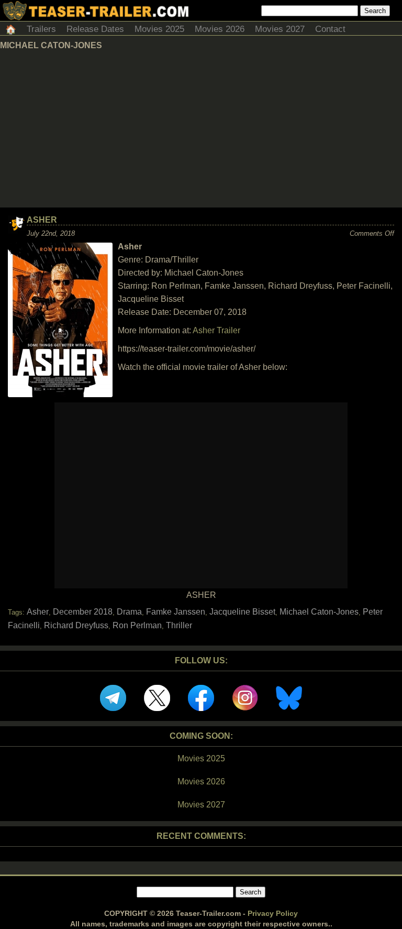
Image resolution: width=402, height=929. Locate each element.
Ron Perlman (137, 625)
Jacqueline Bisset (242, 611)
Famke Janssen (175, 611)
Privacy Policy (273, 913)
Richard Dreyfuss (76, 625)
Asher (42, 219)
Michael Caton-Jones (319, 611)
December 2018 (83, 611)
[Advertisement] (201, 129)
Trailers (41, 29)
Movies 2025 (159, 29)
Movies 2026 (219, 29)
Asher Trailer (216, 330)
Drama (129, 611)
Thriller (179, 625)
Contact (330, 29)
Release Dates (95, 29)
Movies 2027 (280, 29)
